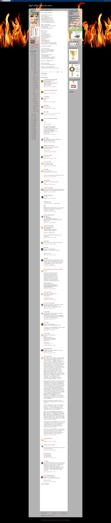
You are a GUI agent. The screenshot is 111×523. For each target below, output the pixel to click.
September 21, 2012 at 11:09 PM (50, 237)
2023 (33, 134)
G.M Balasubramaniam (48, 444)
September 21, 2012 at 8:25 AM (49, 101)
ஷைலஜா (45, 241)
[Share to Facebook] (44, 73)
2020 (33, 129)
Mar (34, 60)
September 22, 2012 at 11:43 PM (50, 450)
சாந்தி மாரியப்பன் (46, 155)
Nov (34, 115)
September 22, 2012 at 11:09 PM (50, 434)
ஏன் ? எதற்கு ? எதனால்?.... (35, 83)
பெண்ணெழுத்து (35, 77)
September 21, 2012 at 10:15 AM (50, 158)
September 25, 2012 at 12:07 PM (50, 457)
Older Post (63, 513)
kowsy (45, 461)
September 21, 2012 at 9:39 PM (49, 198)
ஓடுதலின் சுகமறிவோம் (35, 101)
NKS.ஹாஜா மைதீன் (47, 195)
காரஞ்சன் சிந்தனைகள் (48, 225)
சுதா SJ (45, 322)
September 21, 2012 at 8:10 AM (49, 86)
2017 (33, 125)
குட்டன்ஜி (45, 96)
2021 (33, 131)
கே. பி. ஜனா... (46, 161)
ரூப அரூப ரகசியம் (34, 75)
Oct (33, 114)
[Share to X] (43, 73)
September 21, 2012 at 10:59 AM (50, 165)
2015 (33, 122)
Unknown (45, 333)
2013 (33, 119)
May (34, 63)
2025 (33, 137)
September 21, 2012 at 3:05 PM (49, 184)
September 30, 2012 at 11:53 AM (50, 481)
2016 (33, 123)
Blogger (68, 520)
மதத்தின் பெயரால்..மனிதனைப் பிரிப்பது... (35, 95)
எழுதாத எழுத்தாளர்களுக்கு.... (35, 79)
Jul (33, 66)
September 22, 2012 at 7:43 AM (49, 299)
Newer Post (44, 513)
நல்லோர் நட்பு (35, 92)
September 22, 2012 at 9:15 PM (49, 352)
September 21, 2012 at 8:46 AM (49, 108)
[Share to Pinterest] (46, 73)
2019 (33, 128)
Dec (34, 117)
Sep (34, 69)
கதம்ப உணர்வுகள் (47, 356)
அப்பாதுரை (45, 311)
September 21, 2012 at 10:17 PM (50, 211)
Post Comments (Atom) (50, 515)
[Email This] (41, 73)
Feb (34, 58)
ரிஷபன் (45, 247)
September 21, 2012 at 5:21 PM (49, 191)
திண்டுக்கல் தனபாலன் (47, 145)
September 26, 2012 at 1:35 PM (49, 471)
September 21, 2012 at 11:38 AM (50, 176)
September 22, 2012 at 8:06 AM (49, 308)
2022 (33, 132)
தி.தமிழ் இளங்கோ (47, 348)
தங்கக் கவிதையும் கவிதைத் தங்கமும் (35, 72)
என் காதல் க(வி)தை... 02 (48, 343)
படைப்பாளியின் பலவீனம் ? (35, 103)
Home (54, 513)
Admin (45, 169)
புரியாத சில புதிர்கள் (34, 98)
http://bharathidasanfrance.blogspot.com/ (52, 269)
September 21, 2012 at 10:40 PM (50, 222)
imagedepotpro (59, 520)
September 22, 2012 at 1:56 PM (49, 319)
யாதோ (45, 75)
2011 (33, 54)
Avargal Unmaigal (47, 187)
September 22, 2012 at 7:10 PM (49, 345)
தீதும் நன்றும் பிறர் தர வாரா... (41, 5)
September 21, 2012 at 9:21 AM (49, 134)
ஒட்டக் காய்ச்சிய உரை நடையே (35, 88)
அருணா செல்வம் (46, 292)
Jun (33, 64)
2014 (33, 120)
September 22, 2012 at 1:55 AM (49, 265)
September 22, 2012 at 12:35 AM (50, 254)
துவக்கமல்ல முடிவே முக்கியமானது (35, 108)
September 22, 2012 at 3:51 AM (49, 288)
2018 (33, 126)
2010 (33, 52)
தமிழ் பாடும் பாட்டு (34, 90)
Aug (34, 67)
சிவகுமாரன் (46, 180)
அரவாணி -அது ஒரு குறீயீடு (35, 106)
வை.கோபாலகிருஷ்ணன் (48, 475)
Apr (33, 61)
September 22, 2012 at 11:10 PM (50, 441)
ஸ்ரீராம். (45, 105)
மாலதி (45, 258)
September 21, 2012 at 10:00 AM (50, 151)
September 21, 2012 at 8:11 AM (49, 93)
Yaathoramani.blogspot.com (49, 118)
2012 (33, 55)
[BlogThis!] (42, 73)
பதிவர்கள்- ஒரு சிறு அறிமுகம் (35, 85)
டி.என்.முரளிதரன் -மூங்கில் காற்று (49, 79)
